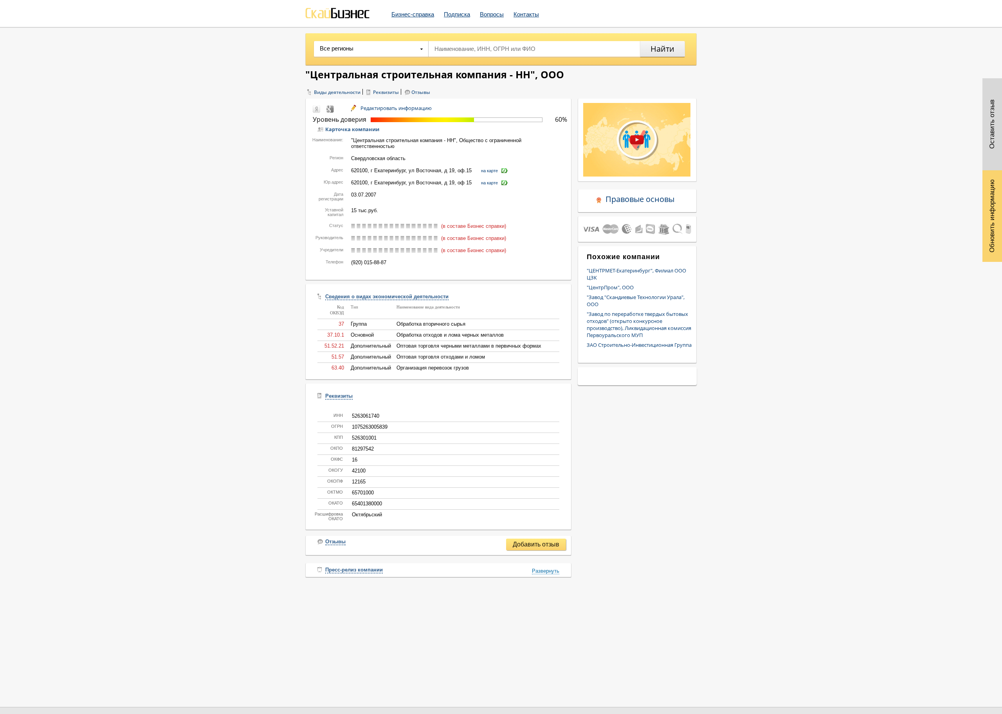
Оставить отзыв (992, 124)
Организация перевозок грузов (432, 368)
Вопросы (492, 14)
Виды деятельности (337, 92)
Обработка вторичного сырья (430, 324)
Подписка (457, 14)
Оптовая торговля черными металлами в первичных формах (468, 346)
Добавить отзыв (536, 544)
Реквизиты (386, 92)
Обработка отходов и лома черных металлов (450, 335)
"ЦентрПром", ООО (610, 287)
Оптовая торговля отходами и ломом (440, 357)
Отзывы (420, 92)
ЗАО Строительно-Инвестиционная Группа (639, 344)
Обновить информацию (992, 215)
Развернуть (545, 571)
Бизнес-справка (412, 14)
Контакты (526, 14)
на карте (489, 170)
